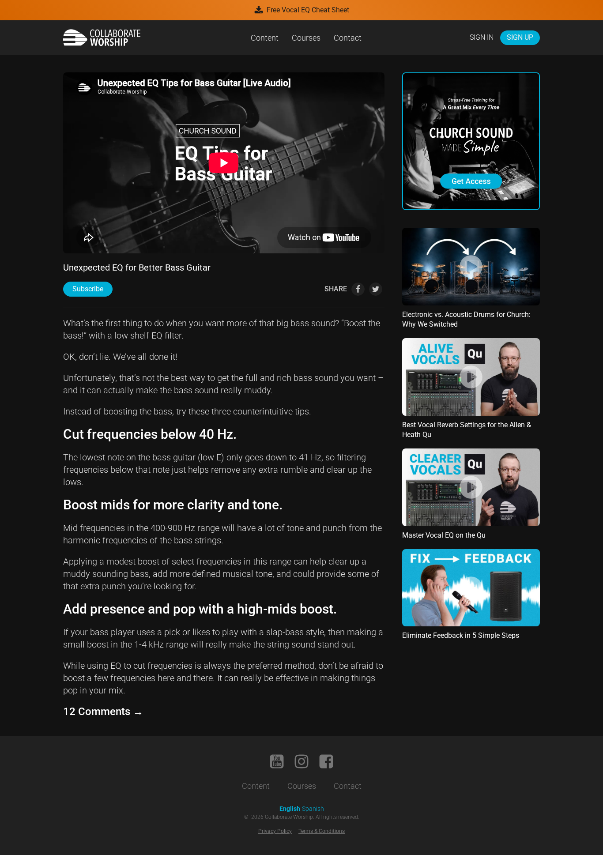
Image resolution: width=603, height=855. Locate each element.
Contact (348, 37)
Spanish (313, 808)
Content (265, 37)
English (289, 808)
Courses (306, 37)
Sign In (482, 37)
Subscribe (87, 289)
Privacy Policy (275, 831)
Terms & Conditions (321, 831)
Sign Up (520, 37)
